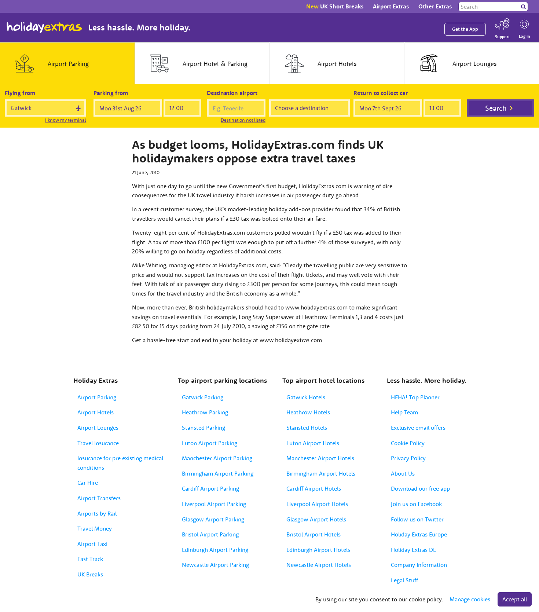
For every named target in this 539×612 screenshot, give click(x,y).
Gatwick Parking (202, 397)
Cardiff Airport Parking (210, 488)
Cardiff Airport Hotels (313, 488)
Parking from (111, 92)
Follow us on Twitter (417, 519)
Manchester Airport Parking (217, 458)
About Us (403, 473)
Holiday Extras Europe (419, 534)
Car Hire (87, 482)
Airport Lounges (97, 427)
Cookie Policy (408, 443)
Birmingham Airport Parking (217, 473)
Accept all (514, 599)
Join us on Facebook (416, 503)
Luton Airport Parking (209, 443)
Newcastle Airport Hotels (318, 564)
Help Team (404, 412)
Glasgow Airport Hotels (316, 519)
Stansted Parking (203, 427)
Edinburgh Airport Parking (215, 549)
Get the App (465, 29)
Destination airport (232, 92)
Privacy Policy (408, 458)
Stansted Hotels (306, 427)
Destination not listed (243, 120)
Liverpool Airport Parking (214, 503)
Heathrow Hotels (308, 412)
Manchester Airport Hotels (320, 458)
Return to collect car (380, 92)
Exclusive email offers (418, 427)
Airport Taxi (92, 543)
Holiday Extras (44, 27)
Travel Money (94, 528)
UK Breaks (90, 574)
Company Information (419, 564)
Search (496, 108)
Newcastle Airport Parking (215, 564)
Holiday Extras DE (413, 549)
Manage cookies (470, 599)
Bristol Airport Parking (210, 534)
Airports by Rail (97, 513)
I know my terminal (65, 120)
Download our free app (420, 488)
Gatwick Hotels (305, 397)
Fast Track (90, 558)
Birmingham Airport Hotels (320, 473)
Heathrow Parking (205, 412)
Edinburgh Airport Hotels (318, 549)
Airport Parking (96, 397)
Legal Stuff (404, 580)
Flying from (20, 92)
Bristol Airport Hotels (313, 534)
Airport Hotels (95, 412)
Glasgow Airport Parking (213, 519)
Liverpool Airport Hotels (317, 503)
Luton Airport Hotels (312, 443)
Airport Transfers (99, 498)
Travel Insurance (98, 443)
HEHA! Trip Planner (415, 397)
